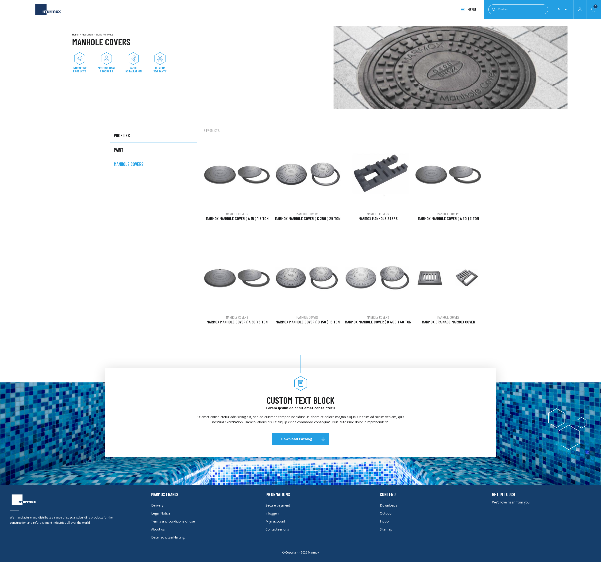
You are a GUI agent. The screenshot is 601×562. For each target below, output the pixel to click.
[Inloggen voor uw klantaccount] (580, 9)
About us (158, 529)
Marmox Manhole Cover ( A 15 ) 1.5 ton (237, 218)
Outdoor (386, 513)
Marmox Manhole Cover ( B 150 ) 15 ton (308, 321)
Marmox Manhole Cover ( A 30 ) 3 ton (448, 218)
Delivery (157, 505)
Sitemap (386, 529)
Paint (118, 150)
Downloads (388, 505)
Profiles (122, 135)
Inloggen (272, 513)
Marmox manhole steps (378, 218)
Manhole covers (128, 164)
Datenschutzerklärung (168, 537)
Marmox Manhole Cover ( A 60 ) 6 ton (237, 321)
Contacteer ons (277, 529)
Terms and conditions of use (173, 521)
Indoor (385, 521)
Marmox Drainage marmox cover (448, 321)
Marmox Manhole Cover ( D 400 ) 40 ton (378, 321)
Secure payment (278, 505)
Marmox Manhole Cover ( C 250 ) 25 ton (307, 218)
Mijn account (275, 521)
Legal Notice (160, 513)
